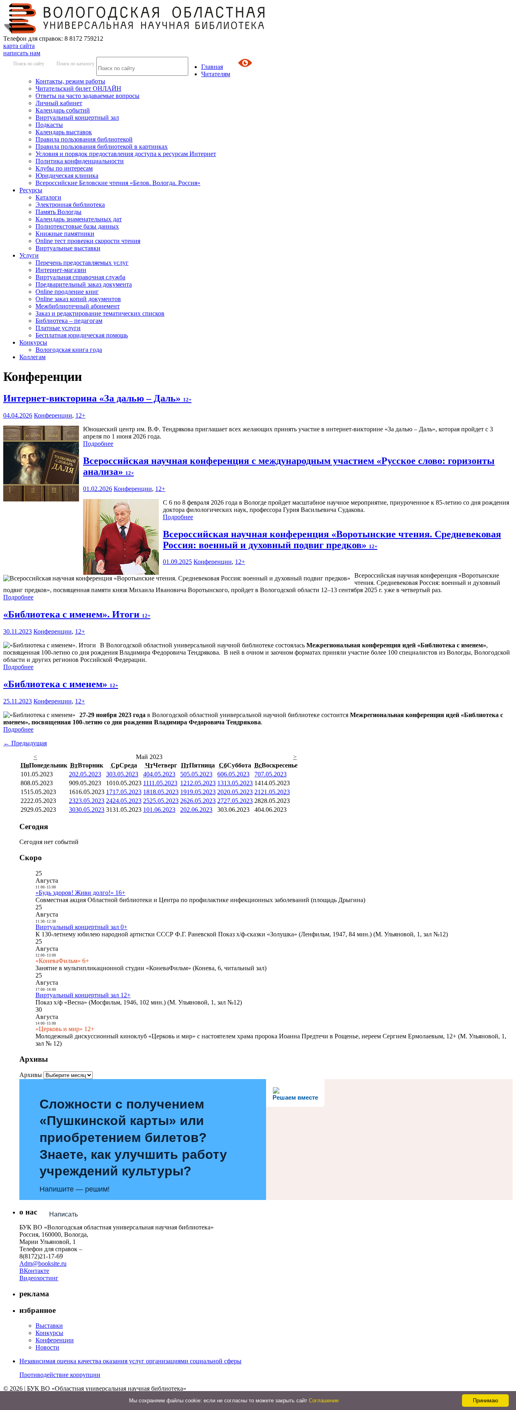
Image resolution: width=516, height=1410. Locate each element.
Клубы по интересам (64, 168)
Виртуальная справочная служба (80, 277)
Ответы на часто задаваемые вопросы (87, 95)
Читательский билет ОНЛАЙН (78, 88)
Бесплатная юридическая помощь (81, 335)
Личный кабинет (58, 103)
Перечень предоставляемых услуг (82, 262)
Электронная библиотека (70, 204)
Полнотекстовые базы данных (77, 226)
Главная (212, 66)
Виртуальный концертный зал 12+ (83, 995)
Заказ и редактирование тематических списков (99, 313)
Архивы (30, 1074)
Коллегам (32, 357)
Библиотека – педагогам (68, 320)
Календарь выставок (63, 132)
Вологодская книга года (68, 349)
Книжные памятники (64, 233)
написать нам (21, 53)
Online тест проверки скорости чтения (87, 240)
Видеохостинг (38, 1278)
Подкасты (49, 124)
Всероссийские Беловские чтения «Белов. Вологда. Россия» (117, 182)
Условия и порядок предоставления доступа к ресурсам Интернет (125, 153)
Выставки (49, 1325)
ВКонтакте (34, 1270)
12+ (80, 415)
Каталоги (48, 197)
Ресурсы (30, 190)
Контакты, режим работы (70, 81)
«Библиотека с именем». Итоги (76, 614)
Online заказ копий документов (78, 298)
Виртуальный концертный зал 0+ (81, 926)
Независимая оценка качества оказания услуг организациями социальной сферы (130, 1361)
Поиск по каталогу (75, 64)
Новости (47, 1347)
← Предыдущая (25, 743)
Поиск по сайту (28, 64)
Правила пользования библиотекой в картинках (101, 146)
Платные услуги (58, 327)
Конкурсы (33, 342)
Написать (63, 1214)
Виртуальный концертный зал (77, 117)
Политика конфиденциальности (79, 161)
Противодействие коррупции (59, 1374)
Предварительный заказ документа (83, 284)
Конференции (53, 415)
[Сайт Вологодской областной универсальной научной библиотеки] (134, 31)
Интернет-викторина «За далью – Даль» (97, 398)
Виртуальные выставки (67, 248)
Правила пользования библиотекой (84, 139)
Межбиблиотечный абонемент (77, 306)
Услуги (29, 255)
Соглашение (324, 1401)
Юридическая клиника (66, 175)
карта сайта (19, 45)
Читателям (215, 74)
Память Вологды (58, 211)
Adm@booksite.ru (43, 1263)
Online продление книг (67, 291)
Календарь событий (62, 110)
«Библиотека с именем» (60, 684)
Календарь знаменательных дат (78, 219)
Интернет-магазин (60, 269)
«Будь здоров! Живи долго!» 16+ (80, 892)
